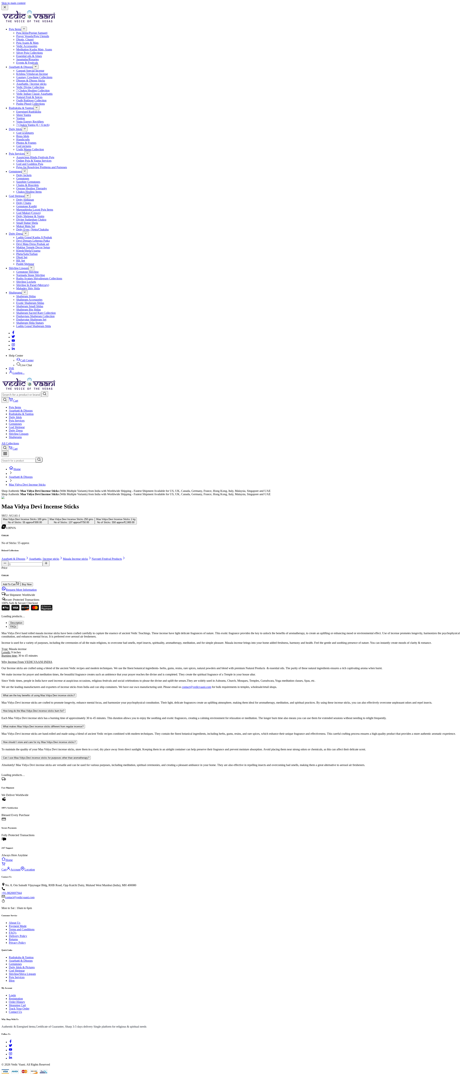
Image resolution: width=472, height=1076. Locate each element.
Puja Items (15, 29)
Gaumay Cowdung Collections (34, 77)
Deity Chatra (23, 203)
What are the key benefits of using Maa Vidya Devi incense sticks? (39, 695)
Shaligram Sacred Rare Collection (36, 312)
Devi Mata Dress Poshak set (32, 244)
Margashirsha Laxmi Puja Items (34, 209)
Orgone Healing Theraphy (31, 188)
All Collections (10, 443)
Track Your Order (19, 1008)
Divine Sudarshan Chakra (31, 219)
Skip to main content (13, 3)
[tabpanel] (236, 660)
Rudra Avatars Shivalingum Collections (39, 278)
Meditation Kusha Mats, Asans (34, 49)
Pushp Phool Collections (30, 103)
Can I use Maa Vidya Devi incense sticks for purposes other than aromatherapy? (46, 757)
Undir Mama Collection (30, 149)
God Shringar (17, 196)
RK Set (20, 260)
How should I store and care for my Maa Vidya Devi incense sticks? (39, 742)
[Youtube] (13, 341)
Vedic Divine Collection (30, 87)
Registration (16, 998)
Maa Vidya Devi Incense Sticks (27, 484)
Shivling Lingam (18, 268)
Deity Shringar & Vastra (30, 216)
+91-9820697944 (11, 892)
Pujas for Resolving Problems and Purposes (41, 167)
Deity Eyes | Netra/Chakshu (32, 229)
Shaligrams (15, 292)
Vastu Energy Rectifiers (30, 121)
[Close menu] (4, 7)
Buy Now (27, 584)
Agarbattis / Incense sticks (31, 83)
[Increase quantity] (46, 563)
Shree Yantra (23, 115)
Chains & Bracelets (27, 185)
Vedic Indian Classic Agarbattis (34, 93)
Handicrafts (23, 139)
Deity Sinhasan (25, 199)
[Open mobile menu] (5, 454)
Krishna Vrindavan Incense (32, 73)
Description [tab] (16, 622)
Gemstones (15, 171)
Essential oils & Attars (29, 56)
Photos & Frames (26, 142)
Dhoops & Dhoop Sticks (30, 80)
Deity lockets (24, 175)
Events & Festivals (27, 62)
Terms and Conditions (21, 929)
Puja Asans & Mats (27, 42)
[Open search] (4, 400)
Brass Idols (22, 136)
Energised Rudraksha (28, 111)
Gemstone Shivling (27, 271)
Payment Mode (18, 926)
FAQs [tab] (13, 626)
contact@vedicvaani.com (196, 686)
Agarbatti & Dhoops (21, 66)
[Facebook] (13, 333)
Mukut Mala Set (25, 226)
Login (12, 995)
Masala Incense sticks (75, 558)
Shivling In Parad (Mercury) (32, 285)
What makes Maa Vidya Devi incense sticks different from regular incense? (43, 726)
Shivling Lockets (26, 281)
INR (11, 368)
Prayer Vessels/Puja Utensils (32, 36)
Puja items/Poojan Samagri (31, 32)
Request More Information (21, 589)
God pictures (23, 146)
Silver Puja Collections (29, 52)
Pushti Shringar (25, 263)
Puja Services (17, 153)
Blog (12, 980)
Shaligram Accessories (29, 299)
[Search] (44, 394)
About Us (14, 922)
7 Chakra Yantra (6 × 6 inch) (32, 124)
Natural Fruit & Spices (29, 97)
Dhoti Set (21, 257)
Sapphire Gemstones (28, 181)
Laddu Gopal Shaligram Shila (33, 326)
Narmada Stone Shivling (30, 275)
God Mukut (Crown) (28, 212)
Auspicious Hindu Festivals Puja (35, 157)
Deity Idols (15, 129)
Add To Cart (9, 584)
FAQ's (12, 932)
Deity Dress (16, 233)
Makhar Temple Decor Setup (33, 247)
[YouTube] (10, 1050)
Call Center (27, 360)
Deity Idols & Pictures (22, 967)
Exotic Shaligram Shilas (30, 302)
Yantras (20, 118)
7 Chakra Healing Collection (33, 90)
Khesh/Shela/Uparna (28, 250)
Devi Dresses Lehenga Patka (33, 240)
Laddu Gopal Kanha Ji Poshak (34, 237)
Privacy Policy (17, 942)
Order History (17, 1001)
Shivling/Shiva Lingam (22, 973)
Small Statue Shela (27, 222)
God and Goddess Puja (29, 163)
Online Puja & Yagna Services (33, 160)
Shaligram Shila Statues (30, 322)
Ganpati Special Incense (30, 70)
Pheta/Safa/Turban (27, 254)
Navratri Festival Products (107, 558)
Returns (13, 939)
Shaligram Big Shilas (28, 309)
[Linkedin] (13, 349)
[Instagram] (13, 345)
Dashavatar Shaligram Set (31, 319)
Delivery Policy (18, 936)
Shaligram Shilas (26, 296)
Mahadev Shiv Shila (28, 288)
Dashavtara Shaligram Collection (35, 316)
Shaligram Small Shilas (29, 306)
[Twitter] (13, 337)
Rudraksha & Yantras (21, 108)
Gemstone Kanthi (26, 206)
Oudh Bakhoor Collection (31, 100)
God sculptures (25, 132)
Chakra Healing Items (29, 191)
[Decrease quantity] (4, 563)
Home (17, 469)
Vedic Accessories (26, 46)
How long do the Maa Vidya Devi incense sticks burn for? (33, 710)
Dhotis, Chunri (25, 39)
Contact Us (15, 1011)
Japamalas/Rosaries (27, 59)
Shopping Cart (17, 1005)
